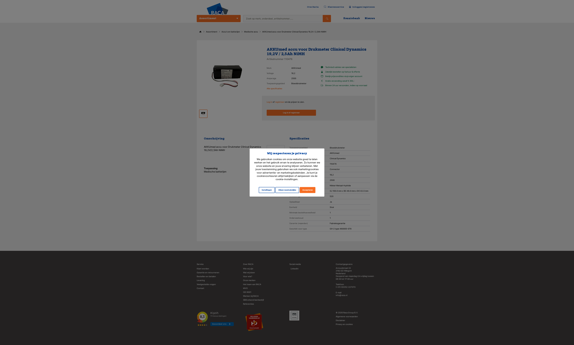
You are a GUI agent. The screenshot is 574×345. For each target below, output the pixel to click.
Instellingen (267, 190)
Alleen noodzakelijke (287, 190)
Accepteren (307, 190)
